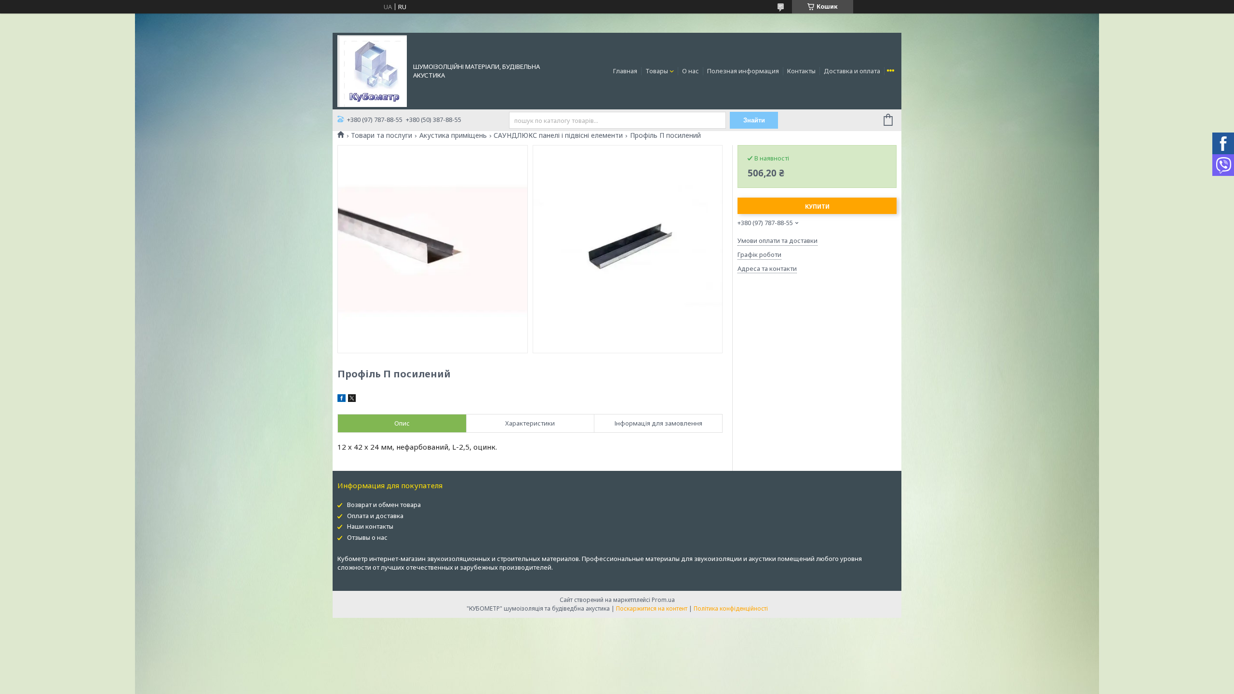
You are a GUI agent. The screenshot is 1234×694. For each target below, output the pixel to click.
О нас (690, 71)
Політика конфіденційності (731, 608)
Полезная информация (743, 71)
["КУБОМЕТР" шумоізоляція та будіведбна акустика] (372, 70)
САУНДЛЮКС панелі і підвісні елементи (558, 135)
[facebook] (341, 399)
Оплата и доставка (375, 515)
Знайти (754, 120)
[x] (352, 399)
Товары (656, 71)
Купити (817, 206)
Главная (625, 71)
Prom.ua (663, 600)
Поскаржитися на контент (651, 608)
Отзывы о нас (367, 537)
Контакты (801, 71)
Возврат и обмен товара (384, 504)
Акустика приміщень (453, 135)
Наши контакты (370, 526)
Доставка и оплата (852, 71)
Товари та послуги (381, 135)
